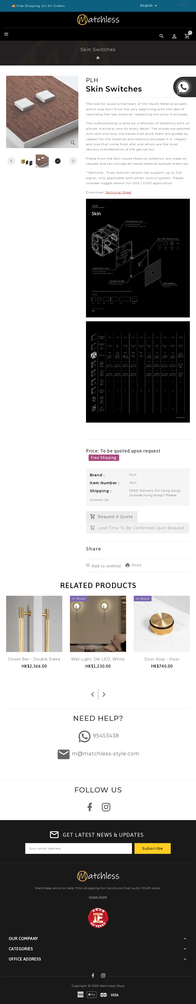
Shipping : (100, 491)
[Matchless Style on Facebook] (89, 810)
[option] (42, 161)
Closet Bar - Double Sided (34, 659)
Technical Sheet (118, 192)
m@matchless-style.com (106, 754)
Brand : (97, 475)
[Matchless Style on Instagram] (106, 810)
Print (137, 565)
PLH (133, 475)
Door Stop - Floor (161, 659)
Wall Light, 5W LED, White (98, 659)
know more (98, 897)
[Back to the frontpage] (98, 58)
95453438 (106, 736)
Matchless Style (112, 986)
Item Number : (104, 483)
